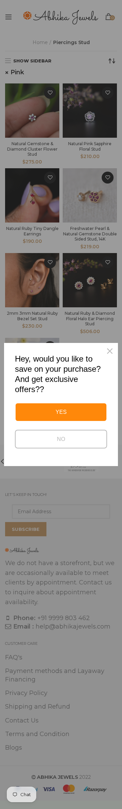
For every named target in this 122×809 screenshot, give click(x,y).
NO (61, 439)
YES (61, 412)
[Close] (110, 351)
